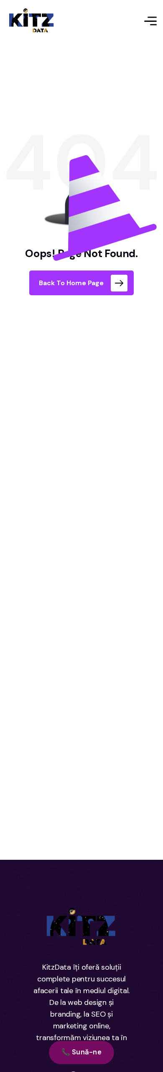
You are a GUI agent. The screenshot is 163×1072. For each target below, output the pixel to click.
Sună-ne (81, 1052)
